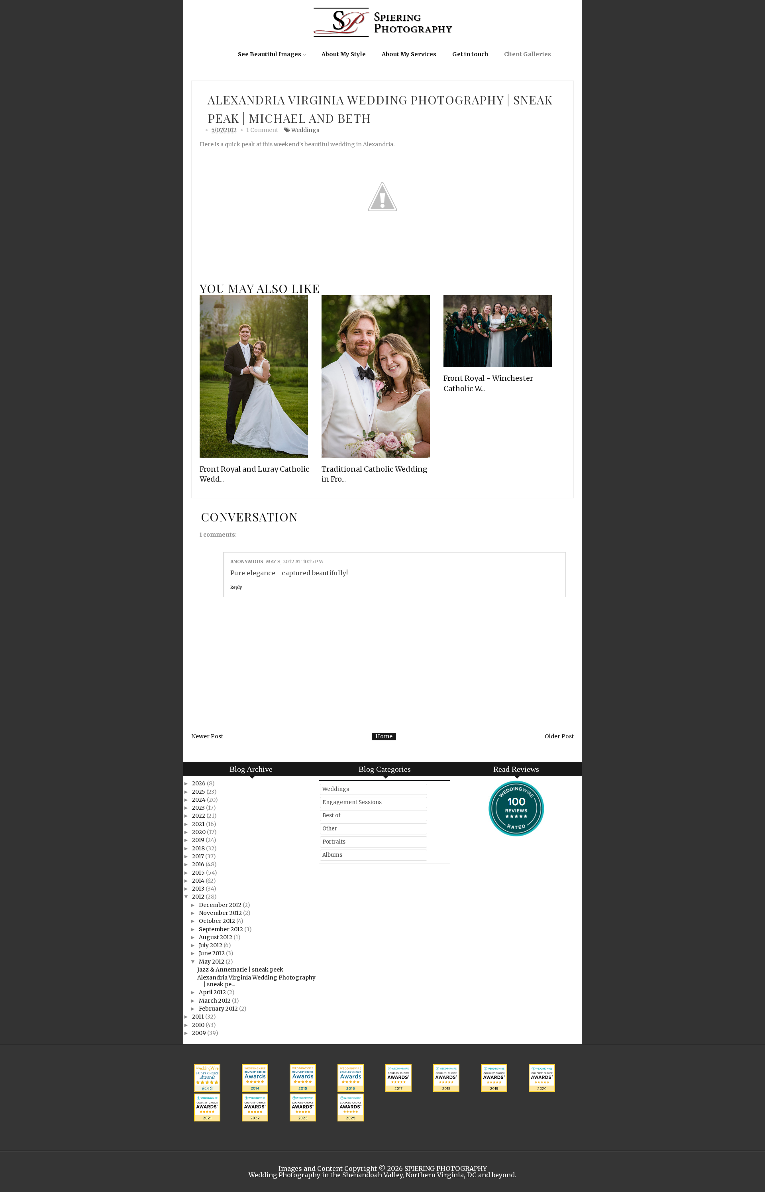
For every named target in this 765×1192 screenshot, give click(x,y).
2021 (199, 824)
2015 (199, 872)
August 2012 (216, 937)
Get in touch (470, 54)
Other (329, 828)
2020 (199, 832)
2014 (199, 880)
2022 (199, 815)
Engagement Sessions (352, 802)
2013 (199, 888)
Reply (236, 587)
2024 (199, 799)
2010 (199, 1025)
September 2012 (221, 929)
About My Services (409, 54)
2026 (199, 783)
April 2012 (213, 992)
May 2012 (212, 961)
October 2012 (217, 920)
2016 (199, 864)
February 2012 (219, 1008)
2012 (199, 896)
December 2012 (221, 905)
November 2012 (221, 913)
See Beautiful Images (269, 54)
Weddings (305, 130)
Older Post (559, 736)
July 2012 (211, 945)
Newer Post (207, 736)
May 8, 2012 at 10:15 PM (294, 562)
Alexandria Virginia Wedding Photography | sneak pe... (256, 981)
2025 (199, 791)
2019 (199, 840)
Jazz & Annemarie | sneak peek (240, 969)
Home (383, 736)
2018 (199, 848)
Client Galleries (527, 54)
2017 (198, 856)
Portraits (333, 841)
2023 (199, 807)
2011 (198, 1016)
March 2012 (215, 1000)
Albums (332, 855)
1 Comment (262, 130)
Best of (331, 815)
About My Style (344, 54)
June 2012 (212, 953)
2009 (199, 1033)
